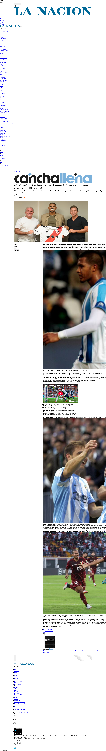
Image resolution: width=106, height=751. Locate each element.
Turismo (2, 95)
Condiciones (30, 740)
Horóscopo (2, 98)
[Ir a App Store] (18, 734)
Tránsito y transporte (5, 36)
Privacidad (35, 740)
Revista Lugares (3, 133)
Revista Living (3, 134)
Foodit (2, 20)
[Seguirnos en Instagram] (15, 723)
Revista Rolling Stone (5, 136)
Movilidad (2, 52)
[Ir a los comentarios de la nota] (16, 244)
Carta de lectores (4, 121)
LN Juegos (2, 93)
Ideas (1, 126)
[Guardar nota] (15, 244)
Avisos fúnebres (3, 118)
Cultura (1, 67)
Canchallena (3, 89)
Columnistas (3, 78)
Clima (1, 37)
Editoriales (2, 77)
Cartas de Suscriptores (5, 80)
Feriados (2, 99)
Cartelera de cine (4, 109)
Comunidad (2, 68)
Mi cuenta (3, 24)
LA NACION (17, 171)
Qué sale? (2, 108)
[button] (53, 95)
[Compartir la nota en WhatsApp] (16, 246)
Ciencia (1, 71)
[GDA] (17, 744)
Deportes (22, 171)
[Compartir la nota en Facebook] (15, 250)
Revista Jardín (3, 137)
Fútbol (1, 84)
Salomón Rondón (49, 631)
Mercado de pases (47, 629)
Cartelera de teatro (4, 111)
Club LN (3, 22)
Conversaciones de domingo (6, 123)
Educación (2, 65)
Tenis (1, 87)
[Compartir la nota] (15, 246)
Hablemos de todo (4, 72)
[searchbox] (52, 29)
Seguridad (2, 64)
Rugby (1, 86)
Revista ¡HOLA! (3, 131)
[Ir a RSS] (15, 727)
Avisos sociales (3, 120)
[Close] (15, 656)
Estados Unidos (3, 58)
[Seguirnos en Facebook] (15, 715)
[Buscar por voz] (104, 29)
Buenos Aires (3, 62)
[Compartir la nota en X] (16, 250)
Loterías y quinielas (4, 100)
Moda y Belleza (3, 103)
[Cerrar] (21, 26)
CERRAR (1, 0)
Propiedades (3, 49)
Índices (1, 53)
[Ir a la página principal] (53, 15)
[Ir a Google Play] (18, 731)
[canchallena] (53, 183)
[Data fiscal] (15, 748)
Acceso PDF (2, 115)
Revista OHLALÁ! (4, 130)
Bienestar (2, 70)
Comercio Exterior (4, 50)
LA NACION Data (4, 39)
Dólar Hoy (2, 46)
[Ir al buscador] (15, 6)
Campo (1, 47)
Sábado (1, 124)
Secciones (3, 18)
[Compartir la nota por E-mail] (18, 250)
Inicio (2, 17)
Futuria (1, 44)
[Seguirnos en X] (15, 719)
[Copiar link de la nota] (15, 248)
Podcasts (2, 102)
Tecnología (2, 96)
